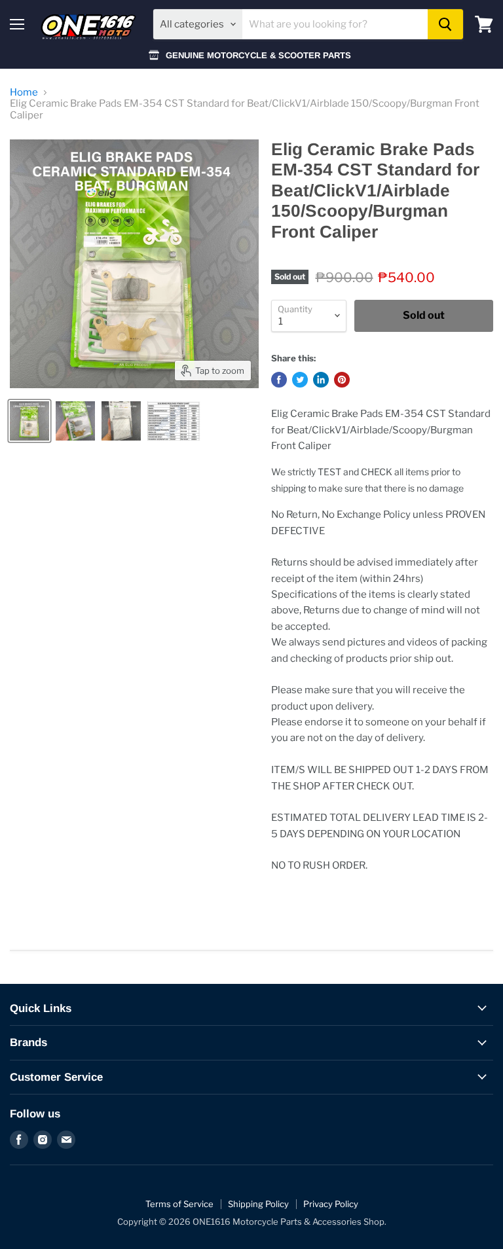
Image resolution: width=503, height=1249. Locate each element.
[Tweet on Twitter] (300, 380)
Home (24, 92)
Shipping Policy (258, 1204)
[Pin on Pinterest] (342, 380)
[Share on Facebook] (279, 380)
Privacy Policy (330, 1204)
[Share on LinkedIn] (321, 380)
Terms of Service (179, 1204)
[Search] (445, 24)
